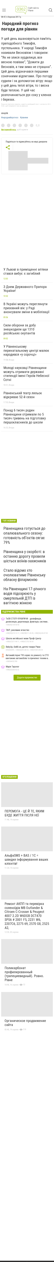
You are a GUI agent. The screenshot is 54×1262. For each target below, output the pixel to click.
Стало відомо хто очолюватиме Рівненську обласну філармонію (24, 575)
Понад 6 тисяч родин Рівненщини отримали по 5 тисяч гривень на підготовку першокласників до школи (24, 416)
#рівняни (24, 117)
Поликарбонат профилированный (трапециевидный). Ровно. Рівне (24, 974)
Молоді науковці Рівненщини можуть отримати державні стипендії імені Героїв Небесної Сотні (26, 374)
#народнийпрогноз (9, 117)
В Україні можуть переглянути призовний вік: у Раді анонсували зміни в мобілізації (26, 308)
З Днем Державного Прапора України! (25, 289)
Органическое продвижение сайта (25, 1023)
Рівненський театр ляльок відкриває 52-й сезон (22, 395)
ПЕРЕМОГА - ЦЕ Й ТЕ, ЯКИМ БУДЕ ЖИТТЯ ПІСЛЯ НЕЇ (24, 813)
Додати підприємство (27, 677)
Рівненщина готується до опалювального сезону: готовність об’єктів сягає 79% (24, 535)
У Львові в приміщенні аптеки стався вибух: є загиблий (25, 271)
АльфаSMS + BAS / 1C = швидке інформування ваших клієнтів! (26, 859)
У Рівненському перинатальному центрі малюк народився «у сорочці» (26, 350)
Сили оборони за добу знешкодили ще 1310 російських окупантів (19, 329)
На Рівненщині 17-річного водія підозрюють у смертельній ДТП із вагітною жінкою (24, 595)
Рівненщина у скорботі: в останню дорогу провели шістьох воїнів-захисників (24, 556)
